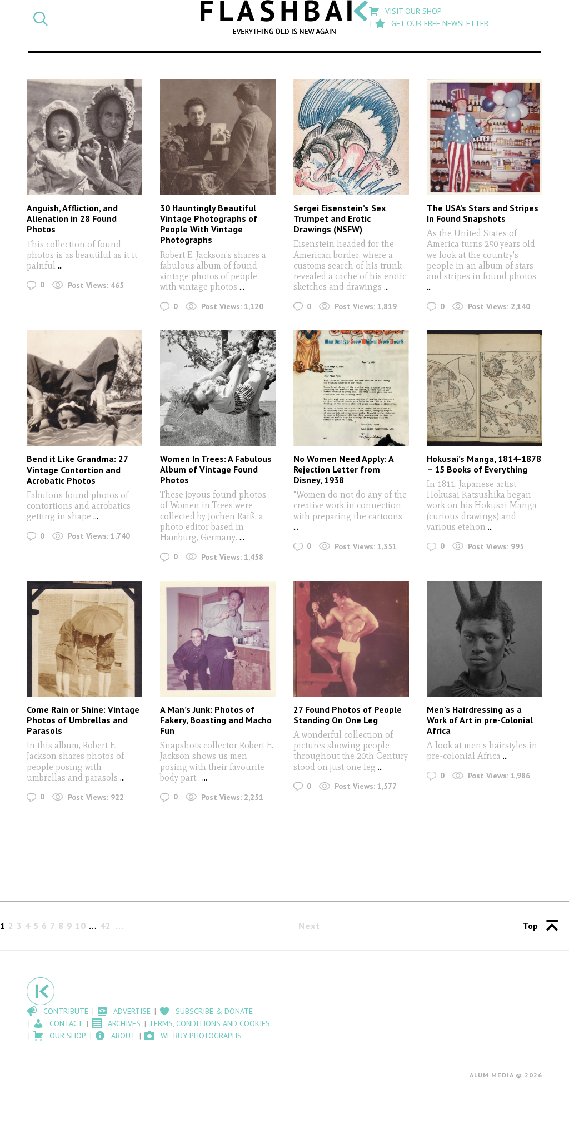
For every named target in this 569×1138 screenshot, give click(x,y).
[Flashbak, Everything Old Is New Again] (284, 17)
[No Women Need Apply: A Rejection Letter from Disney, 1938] (351, 388)
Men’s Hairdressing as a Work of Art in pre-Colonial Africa (480, 720)
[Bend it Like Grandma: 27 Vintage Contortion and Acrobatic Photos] (84, 388)
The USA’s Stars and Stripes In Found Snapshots (482, 213)
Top (530, 925)
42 (105, 925)
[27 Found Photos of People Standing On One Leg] (351, 639)
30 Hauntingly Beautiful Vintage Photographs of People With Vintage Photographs (208, 224)
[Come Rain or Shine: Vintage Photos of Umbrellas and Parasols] (84, 639)
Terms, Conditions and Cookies (209, 1023)
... (60, 265)
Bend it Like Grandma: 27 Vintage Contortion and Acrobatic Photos (77, 469)
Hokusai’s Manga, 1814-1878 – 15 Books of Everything (484, 464)
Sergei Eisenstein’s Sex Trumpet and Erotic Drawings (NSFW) (339, 218)
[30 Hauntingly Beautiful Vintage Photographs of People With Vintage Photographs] (218, 137)
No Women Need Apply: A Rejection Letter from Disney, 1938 (343, 469)
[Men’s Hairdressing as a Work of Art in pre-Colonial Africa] (484, 639)
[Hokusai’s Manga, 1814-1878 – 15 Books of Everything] (484, 388)
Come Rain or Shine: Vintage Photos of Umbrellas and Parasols (83, 720)
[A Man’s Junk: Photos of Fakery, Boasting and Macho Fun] (218, 639)
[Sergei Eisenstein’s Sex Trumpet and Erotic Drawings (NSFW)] (351, 137)
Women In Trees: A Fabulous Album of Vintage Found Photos (216, 469)
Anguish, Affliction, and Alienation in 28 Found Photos (72, 218)
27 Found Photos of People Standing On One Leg (347, 714)
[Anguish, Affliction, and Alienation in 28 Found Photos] (84, 137)
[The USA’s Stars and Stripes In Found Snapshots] (484, 137)
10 (80, 925)
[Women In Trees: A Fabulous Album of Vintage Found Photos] (218, 388)
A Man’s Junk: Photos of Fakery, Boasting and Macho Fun (216, 720)
